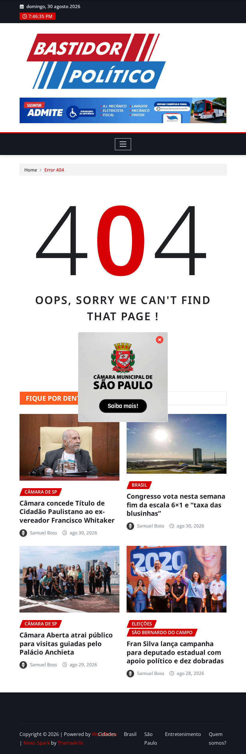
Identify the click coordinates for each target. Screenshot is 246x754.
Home (30, 170)
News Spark (36, 743)
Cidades (107, 734)
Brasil (130, 734)
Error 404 (54, 170)
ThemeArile (70, 743)
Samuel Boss (43, 533)
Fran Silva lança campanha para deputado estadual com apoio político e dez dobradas (175, 652)
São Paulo (150, 738)
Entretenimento (183, 734)
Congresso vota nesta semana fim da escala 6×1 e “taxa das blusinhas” (176, 504)
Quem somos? (217, 738)
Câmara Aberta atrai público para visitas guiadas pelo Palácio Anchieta (66, 643)
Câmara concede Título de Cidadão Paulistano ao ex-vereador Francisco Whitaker (67, 511)
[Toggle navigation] (123, 144)
